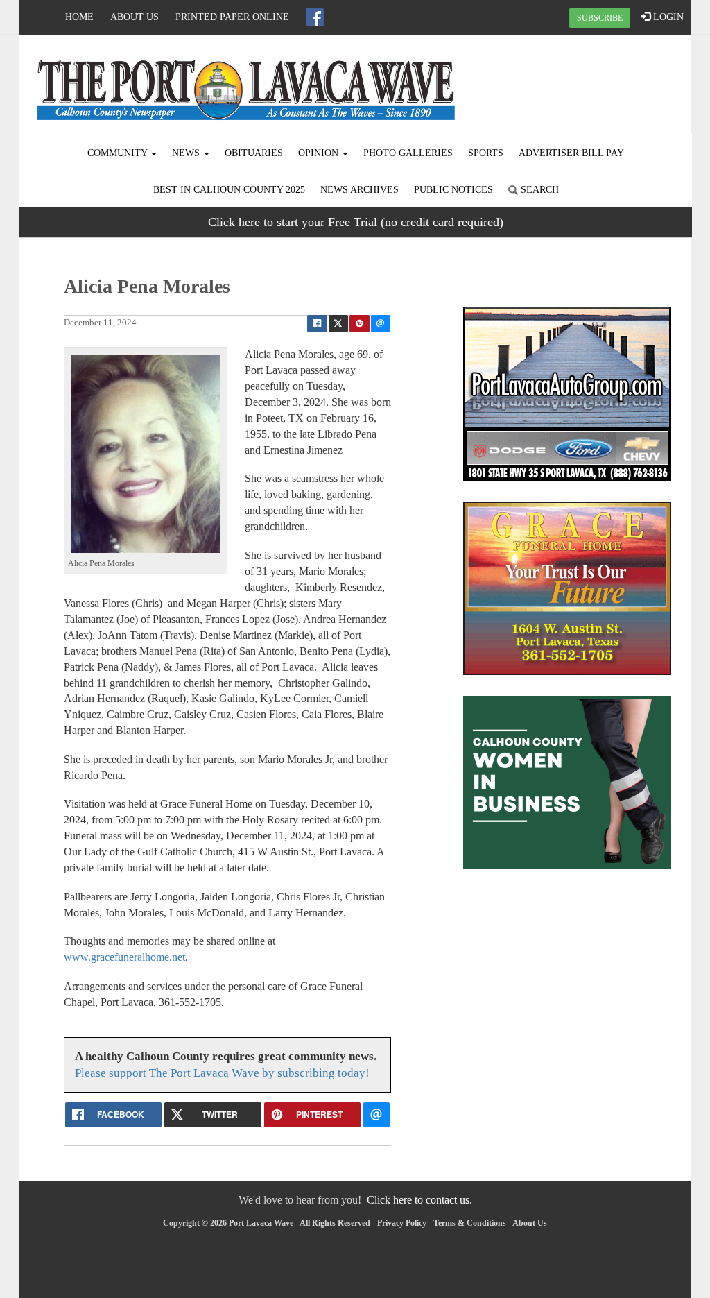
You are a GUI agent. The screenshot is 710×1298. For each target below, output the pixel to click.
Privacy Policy (401, 1223)
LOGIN (667, 17)
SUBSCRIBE (600, 18)
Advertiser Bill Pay (571, 153)
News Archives (359, 190)
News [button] (187, 153)
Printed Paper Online (232, 17)
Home (79, 17)
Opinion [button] (319, 153)
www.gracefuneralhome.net (124, 957)
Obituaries (254, 153)
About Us (134, 17)
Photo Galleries (408, 153)
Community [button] (118, 153)
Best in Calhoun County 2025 (229, 190)
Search (538, 190)
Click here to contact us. (419, 1200)
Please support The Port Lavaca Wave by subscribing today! (222, 1072)
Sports (485, 153)
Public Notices (453, 190)
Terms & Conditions (469, 1223)
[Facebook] (314, 17)
